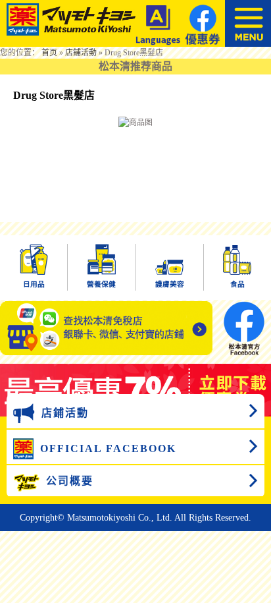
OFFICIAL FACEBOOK (108, 448)
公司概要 (69, 480)
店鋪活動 (81, 52)
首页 (49, 52)
